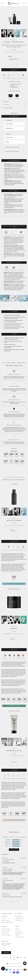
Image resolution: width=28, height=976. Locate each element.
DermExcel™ (14, 518)
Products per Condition (5, 928)
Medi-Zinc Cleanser (9, 123)
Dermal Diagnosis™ (18, 932)
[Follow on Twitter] (7, 957)
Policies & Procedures (5, 920)
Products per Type (4, 932)
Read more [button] (18, 888)
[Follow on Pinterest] (14, 957)
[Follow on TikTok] (21, 957)
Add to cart (14, 69)
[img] (5, 857)
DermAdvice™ (18, 930)
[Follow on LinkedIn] (24, 957)
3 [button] (14, 901)
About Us (17, 928)
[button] (8, 839)
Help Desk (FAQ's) (4, 916)
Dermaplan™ (17, 934)
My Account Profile (18, 916)
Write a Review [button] (14, 849)
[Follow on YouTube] (17, 957)
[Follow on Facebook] (3, 957)
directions (14, 113)
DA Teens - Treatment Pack (14, 42)
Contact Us (3, 918)
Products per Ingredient (5, 930)
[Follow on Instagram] (10, 957)
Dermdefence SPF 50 (9, 128)
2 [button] (12, 901)
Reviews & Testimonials (19, 937)
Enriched (7, 141)
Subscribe (6, 952)
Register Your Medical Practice (6, 922)
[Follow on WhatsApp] (14, 959)
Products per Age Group (5, 934)
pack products (14, 116)
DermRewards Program (19, 918)
